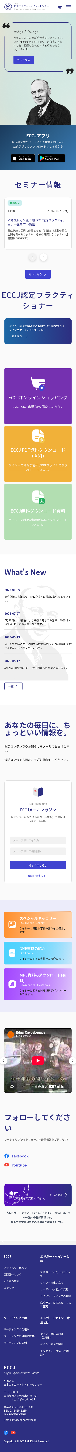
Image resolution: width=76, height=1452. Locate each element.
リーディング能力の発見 (54, 1289)
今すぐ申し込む (38, 865)
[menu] (69, 7)
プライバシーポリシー (17, 1268)
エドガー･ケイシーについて (55, 1274)
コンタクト (10, 1288)
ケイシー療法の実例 (51, 1344)
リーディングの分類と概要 (19, 1336)
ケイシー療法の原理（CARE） (51, 1335)
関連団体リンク (13, 1274)
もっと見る (23, 60)
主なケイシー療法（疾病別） (54, 1352)
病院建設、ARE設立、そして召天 (55, 1304)
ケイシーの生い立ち (51, 1282)
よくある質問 (11, 1281)
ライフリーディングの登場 (55, 1296)
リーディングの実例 (15, 1342)
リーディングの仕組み (16, 1329)
